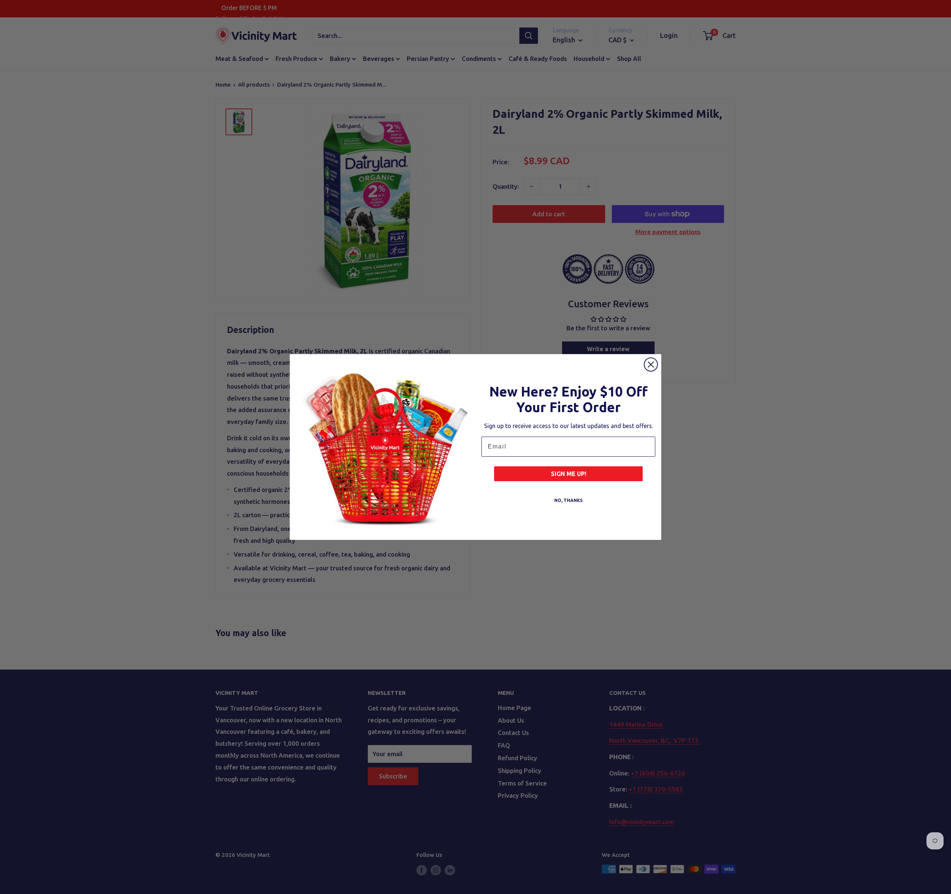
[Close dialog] (651, 364)
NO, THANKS (568, 500)
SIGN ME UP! (568, 473)
